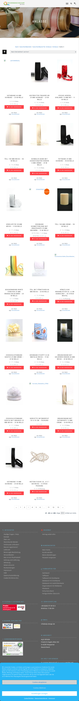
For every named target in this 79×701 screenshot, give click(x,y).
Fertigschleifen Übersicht (51, 593)
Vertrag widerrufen (48, 534)
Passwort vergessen (49, 557)
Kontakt (6, 537)
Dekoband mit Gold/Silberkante (53, 583)
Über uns (7, 539)
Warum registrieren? (11, 547)
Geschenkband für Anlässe (42, 47)
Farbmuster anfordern (11, 545)
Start (16, 47)
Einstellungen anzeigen (39, 693)
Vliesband (45, 588)
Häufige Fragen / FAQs (11, 534)
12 (53, 507)
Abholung (7, 563)
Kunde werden (47, 552)
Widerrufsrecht (9, 565)
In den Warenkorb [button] (15, 107)
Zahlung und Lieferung (12, 560)
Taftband (45, 575)
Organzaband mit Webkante (52, 586)
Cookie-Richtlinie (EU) (11, 578)
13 (58, 507)
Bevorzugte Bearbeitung (12, 552)
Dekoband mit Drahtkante (51, 581)
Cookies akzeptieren (39, 682)
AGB (5, 573)
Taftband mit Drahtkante (50, 578)
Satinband (45, 573)
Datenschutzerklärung (41, 698)
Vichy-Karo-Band (48, 591)
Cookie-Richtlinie (29, 698)
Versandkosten (15, 114)
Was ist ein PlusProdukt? (12, 557)
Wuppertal (61, 662)
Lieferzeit (7, 550)
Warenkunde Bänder (11, 542)
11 (48, 507)
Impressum (51, 698)
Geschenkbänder (25, 47)
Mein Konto (46, 550)
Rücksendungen (9, 568)
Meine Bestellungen (49, 555)
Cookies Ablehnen (39, 688)
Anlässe (55, 47)
